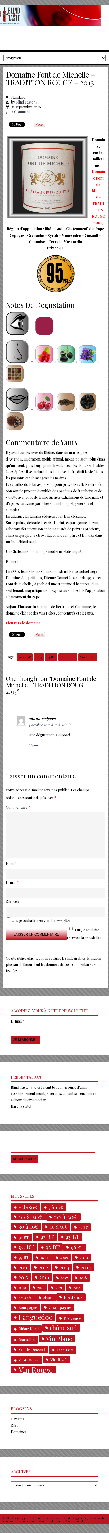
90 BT (83, 1227)
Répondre (36, 745)
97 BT (24, 1257)
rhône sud (67, 657)
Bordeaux (73, 1297)
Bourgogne (28, 1307)
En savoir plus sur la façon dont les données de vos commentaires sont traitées (54, 964)
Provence (72, 1318)
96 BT (77, 1247)
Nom (11, 863)
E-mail (17, 1021)
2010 (84, 1257)
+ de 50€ (28, 1207)
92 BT (47, 1236)
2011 (23, 1267)
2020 (40, 1287)
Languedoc (35, 1317)
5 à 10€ (55, 1207)
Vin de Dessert (32, 1349)
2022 (77, 1288)
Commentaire (18, 807)
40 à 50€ (58, 1226)
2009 (64, 1257)
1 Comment (21, 111)
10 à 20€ (31, 1216)
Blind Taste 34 (26, 102)
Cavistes (17, 1419)
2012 (43, 1267)
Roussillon (27, 1339)
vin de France (65, 1350)
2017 (64, 1277)
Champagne (60, 1307)
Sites (14, 1425)
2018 (83, 1277)
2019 (22, 1287)
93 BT (72, 1237)
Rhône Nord (29, 1328)
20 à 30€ (25, 657)
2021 (59, 1287)
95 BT (51, 657)
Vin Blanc (59, 1338)
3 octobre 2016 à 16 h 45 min (50, 725)
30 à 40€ (28, 1226)
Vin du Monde (29, 1360)
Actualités (25, 1298)
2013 (39, 657)
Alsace (47, 1297)
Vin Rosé (58, 1359)
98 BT (44, 1258)
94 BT (26, 1247)
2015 (23, 1277)
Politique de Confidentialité (67, 1521)
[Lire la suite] (21, 1106)
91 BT (24, 1237)
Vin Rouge (87, 657)
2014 (86, 1267)
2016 (44, 1277)
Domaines (18, 1431)
